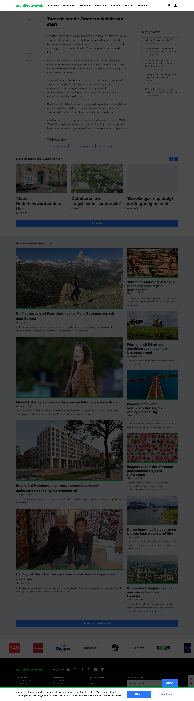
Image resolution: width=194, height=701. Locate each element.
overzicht (63, 695)
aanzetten (117, 695)
